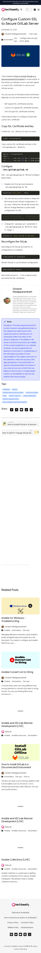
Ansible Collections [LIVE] (15, 859)
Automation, (9, 40)
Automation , (17, 630)
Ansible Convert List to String (17, 672)
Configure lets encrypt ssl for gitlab (28, 39)
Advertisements (27, 927)
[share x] (16, 409)
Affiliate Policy (13, 927)
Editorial (8, 732)
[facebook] (11, 934)
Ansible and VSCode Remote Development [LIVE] (17, 725)
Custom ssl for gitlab (32, 392)
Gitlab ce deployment (29, 396)
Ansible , (7, 630)
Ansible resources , (19, 735)
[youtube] (20, 934)
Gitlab (4, 396)
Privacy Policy (12, 923)
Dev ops (14, 389)
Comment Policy (27, 923)
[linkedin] (25, 934)
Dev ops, (15, 39)
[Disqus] (20, 470)
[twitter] (16, 934)
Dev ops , (19, 777)
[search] (22, 9)
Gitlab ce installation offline (10, 399)
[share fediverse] (26, 409)
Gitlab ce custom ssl (15, 396)
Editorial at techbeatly (20, 913)
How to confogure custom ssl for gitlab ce (15, 402)
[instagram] (29, 934)
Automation (6, 389)
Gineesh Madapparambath (15, 34)
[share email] (21, 409)
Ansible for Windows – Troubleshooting (13, 620)
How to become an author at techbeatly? (20, 918)
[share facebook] (11, 409)
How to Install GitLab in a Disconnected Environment (16, 766)
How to (27, 777)
